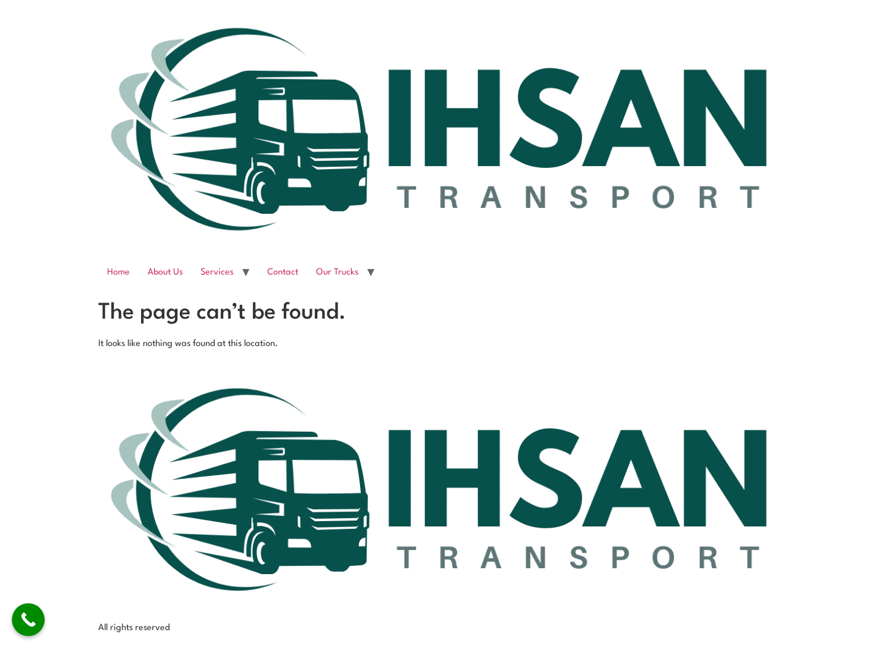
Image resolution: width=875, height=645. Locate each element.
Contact (282, 272)
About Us (165, 272)
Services (217, 272)
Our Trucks (337, 272)
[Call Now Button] (28, 619)
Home (118, 272)
